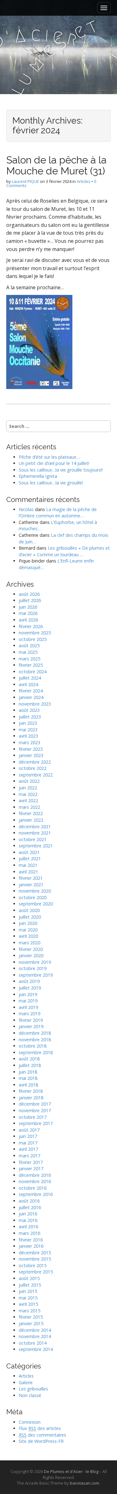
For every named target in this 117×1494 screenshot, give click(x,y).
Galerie (26, 1382)
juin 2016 (28, 1214)
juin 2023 (28, 723)
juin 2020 (28, 923)
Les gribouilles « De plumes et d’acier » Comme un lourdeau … (64, 551)
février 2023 (31, 749)
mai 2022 (28, 794)
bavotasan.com (84, 1483)
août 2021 (29, 852)
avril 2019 (28, 1007)
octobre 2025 (32, 639)
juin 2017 (28, 1136)
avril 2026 (28, 620)
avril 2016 (28, 1227)
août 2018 (29, 1059)
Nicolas (26, 509)
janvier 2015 (31, 1323)
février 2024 (31, 691)
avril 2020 (28, 936)
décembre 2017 (35, 1104)
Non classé (30, 1395)
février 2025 (31, 665)
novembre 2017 (35, 1110)
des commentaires (42, 1435)
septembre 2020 (36, 904)
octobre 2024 (32, 672)
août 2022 (29, 781)
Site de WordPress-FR (41, 1441)
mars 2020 (29, 943)
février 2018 (31, 1091)
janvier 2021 (31, 885)
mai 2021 (28, 865)
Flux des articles (40, 1428)
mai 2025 (28, 652)
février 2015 (31, 1317)
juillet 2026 (30, 600)
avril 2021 (28, 872)
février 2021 (31, 878)
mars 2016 (29, 1233)
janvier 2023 (31, 755)
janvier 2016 (31, 1246)
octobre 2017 (32, 1117)
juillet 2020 (30, 917)
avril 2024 (28, 684)
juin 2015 (28, 1291)
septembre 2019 (36, 975)
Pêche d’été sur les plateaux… (49, 457)
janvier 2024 (31, 697)
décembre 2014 (35, 1330)
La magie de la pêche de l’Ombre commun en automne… (58, 512)
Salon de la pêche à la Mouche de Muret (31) (56, 165)
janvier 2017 (31, 1168)
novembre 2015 (35, 1259)
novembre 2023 (35, 704)
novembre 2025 (35, 633)
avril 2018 (28, 1085)
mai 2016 (28, 1220)
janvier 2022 (31, 820)
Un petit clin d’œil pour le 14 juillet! (54, 463)
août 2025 (29, 645)
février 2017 (31, 1162)
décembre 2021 (35, 827)
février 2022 (31, 813)
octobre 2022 (32, 768)
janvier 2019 (31, 1026)
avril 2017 (28, 1149)
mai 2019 (28, 1001)
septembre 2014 (36, 1349)
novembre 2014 (35, 1336)
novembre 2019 (35, 962)
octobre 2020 (32, 897)
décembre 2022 (35, 762)
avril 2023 (28, 736)
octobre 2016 (32, 1188)
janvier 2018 (31, 1098)
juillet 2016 (30, 1207)
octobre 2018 (32, 1046)
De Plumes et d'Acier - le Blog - (72, 1471)
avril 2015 (28, 1304)
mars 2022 (29, 807)
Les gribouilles (33, 1389)
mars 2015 (29, 1311)
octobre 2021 (32, 839)
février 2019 (31, 1020)
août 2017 (29, 1130)
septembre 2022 (36, 775)
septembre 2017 (36, 1123)
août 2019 (29, 981)
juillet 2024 (30, 678)
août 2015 (29, 1278)
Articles (83, 181)
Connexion (30, 1422)
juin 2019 (28, 994)
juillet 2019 (30, 988)
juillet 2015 (30, 1285)
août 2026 (29, 594)
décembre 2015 (35, 1253)
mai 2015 (28, 1298)
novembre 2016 (35, 1181)
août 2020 (29, 910)
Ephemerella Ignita (38, 476)
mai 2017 (28, 1143)
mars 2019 (29, 1013)
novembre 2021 (35, 833)
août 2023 (29, 710)
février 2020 (31, 949)
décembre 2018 (35, 1033)
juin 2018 (28, 1072)
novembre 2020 (35, 891)
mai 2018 (28, 1078)
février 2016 (31, 1240)
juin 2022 (28, 788)
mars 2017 (29, 1156)
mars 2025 (29, 659)
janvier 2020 (31, 955)
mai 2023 (28, 730)
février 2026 (31, 626)
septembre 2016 (36, 1194)
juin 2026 (28, 607)
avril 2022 (28, 800)
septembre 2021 (36, 846)
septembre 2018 (36, 1052)
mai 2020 (28, 930)
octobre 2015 (32, 1265)
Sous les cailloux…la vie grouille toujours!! (61, 470)
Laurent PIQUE (25, 181)
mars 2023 (29, 742)
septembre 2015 (36, 1272)
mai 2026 (28, 613)
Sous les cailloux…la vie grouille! (51, 483)
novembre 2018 (35, 1040)
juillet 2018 (30, 1065)
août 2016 (29, 1201)
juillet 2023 (30, 717)
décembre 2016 (35, 1175)
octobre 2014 (32, 1343)
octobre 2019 (32, 968)
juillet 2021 (30, 859)
